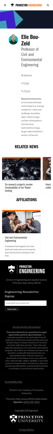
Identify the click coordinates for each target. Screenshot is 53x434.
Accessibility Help (13, 382)
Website (28, 75)
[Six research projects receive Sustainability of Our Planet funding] (21, 174)
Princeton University (26, 419)
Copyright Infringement (26, 410)
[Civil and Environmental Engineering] (21, 233)
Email (26, 83)
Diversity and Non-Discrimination (26, 327)
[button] (5, 5)
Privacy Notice (26, 430)
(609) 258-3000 (31, 402)
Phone (27, 91)
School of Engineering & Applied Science (26, 269)
